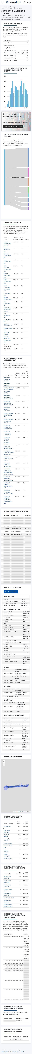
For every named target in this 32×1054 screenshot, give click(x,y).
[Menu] (2, 2)
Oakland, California (6, 851)
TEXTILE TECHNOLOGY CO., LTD (7, 243)
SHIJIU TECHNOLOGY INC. (7, 281)
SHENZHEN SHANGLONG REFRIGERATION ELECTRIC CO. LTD (8, 471)
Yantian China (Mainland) (7, 877)
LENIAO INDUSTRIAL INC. (7, 275)
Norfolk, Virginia (8, 858)
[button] (3, 761)
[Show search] (24, 2)
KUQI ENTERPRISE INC (7, 315)
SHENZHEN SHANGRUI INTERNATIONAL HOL (8, 485)
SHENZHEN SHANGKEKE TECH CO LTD (8, 458)
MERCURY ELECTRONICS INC (7, 255)
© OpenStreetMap (21, 811)
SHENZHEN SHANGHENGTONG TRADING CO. (9, 452)
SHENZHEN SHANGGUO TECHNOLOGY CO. (8, 446)
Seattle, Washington (7, 855)
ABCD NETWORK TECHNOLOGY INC (7, 268)
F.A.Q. (22, 1051)
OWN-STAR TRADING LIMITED (6, 334)
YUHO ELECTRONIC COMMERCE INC (7, 288)
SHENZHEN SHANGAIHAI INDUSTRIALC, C (8, 427)
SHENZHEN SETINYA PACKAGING (7, 409)
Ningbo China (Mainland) (7, 881)
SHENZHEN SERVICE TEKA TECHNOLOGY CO (8, 397)
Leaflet (14, 811)
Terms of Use (15, 1051)
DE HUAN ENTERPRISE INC (7, 249)
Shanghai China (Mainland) (8, 890)
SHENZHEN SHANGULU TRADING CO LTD (8, 492)
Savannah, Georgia (6, 835)
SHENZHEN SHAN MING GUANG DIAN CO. (8, 421)
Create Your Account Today (13, 126)
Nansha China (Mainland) (7, 901)
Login (29, 2)
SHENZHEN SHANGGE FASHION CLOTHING (7, 439)
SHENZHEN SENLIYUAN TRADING (7, 379)
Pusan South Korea (9, 897)
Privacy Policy (5, 1051)
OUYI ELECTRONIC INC (7, 303)
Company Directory (10, 7)
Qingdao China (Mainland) (7, 894)
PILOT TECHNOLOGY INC (7, 261)
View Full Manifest (10, 592)
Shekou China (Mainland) (7, 885)
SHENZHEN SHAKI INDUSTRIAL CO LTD (8, 415)
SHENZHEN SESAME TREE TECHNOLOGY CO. (8, 403)
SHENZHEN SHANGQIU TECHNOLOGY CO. (8, 478)
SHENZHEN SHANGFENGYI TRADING (15, 177)
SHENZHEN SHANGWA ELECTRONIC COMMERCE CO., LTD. (8, 500)
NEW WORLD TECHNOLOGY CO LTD (7, 309)
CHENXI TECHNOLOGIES (8, 298)
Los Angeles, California (7, 839)
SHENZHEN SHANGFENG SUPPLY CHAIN (7, 433)
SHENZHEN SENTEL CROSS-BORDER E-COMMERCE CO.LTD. (9, 390)
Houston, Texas (8, 843)
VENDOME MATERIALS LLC (8, 325)
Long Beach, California (7, 831)
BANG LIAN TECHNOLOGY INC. (7, 340)
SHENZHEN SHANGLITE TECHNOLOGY (7, 464)
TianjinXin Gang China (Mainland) (8, 905)
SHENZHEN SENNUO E (7, 384)
